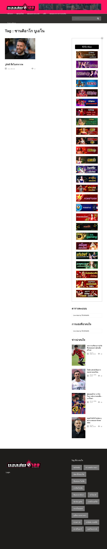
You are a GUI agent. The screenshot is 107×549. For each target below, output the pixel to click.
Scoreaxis (85, 315)
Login (8, 472)
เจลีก (44, 14)
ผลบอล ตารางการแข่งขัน (58, 14)
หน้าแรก (10, 14)
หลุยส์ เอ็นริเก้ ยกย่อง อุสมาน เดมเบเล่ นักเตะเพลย (94, 420)
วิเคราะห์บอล (11, 23)
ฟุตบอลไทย (20, 14)
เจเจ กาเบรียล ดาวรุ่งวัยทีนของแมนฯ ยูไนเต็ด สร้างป (94, 348)
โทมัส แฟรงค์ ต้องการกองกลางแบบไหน (94, 371)
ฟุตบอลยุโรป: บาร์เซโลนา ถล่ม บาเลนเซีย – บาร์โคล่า (94, 396)
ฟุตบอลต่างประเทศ (33, 14)
